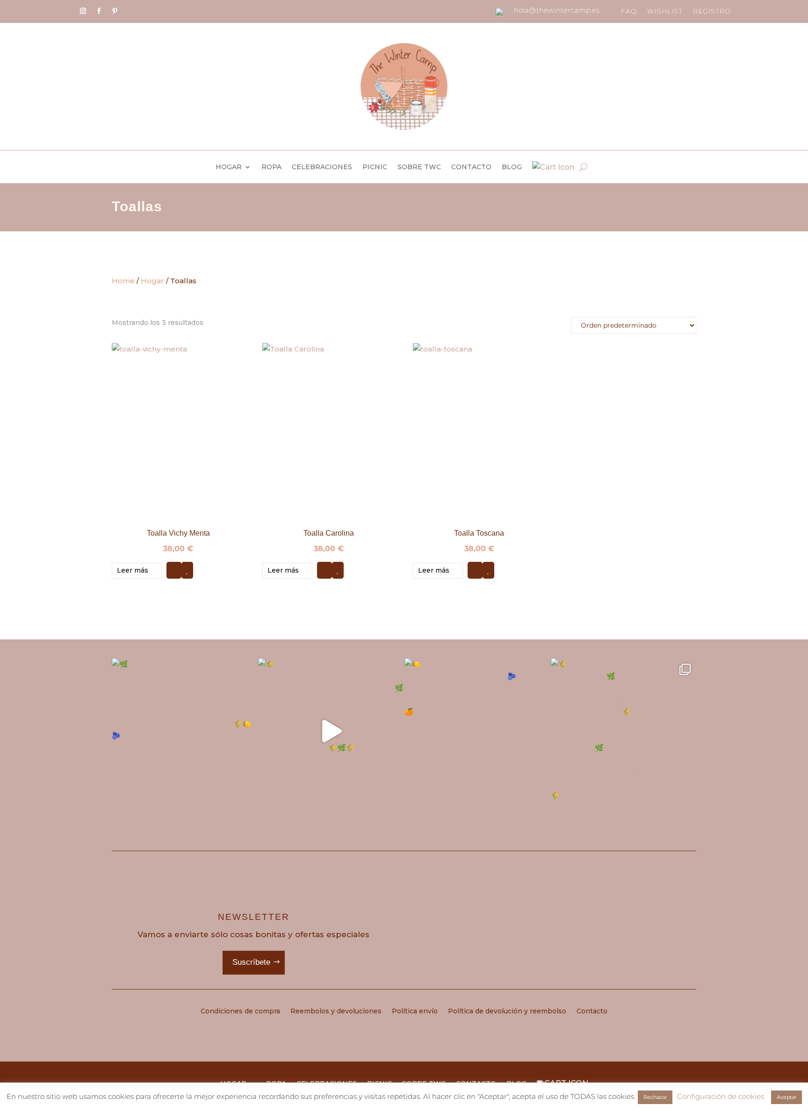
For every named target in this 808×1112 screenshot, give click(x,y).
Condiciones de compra (240, 1011)
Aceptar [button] (786, 1097)
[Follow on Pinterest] (114, 11)
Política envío (415, 1011)
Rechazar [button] (655, 1097)
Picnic (374, 167)
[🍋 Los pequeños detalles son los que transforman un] (477, 731)
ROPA (271, 167)
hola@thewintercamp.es (556, 10)
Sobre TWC (419, 167)
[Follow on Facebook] (99, 11)
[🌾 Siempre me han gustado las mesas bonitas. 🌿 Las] (623, 731)
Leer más (132, 570)
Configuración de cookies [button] (720, 1096)
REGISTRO (712, 11)
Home (123, 280)
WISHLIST (665, 11)
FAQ (629, 11)
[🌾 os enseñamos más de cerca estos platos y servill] (331, 731)
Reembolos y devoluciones (336, 1011)
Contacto (471, 167)
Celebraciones (322, 167)
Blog (512, 167)
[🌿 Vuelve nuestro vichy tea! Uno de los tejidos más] (184, 731)
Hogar (229, 167)
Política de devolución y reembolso (507, 1011)
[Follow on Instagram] (83, 11)
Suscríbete (251, 962)
